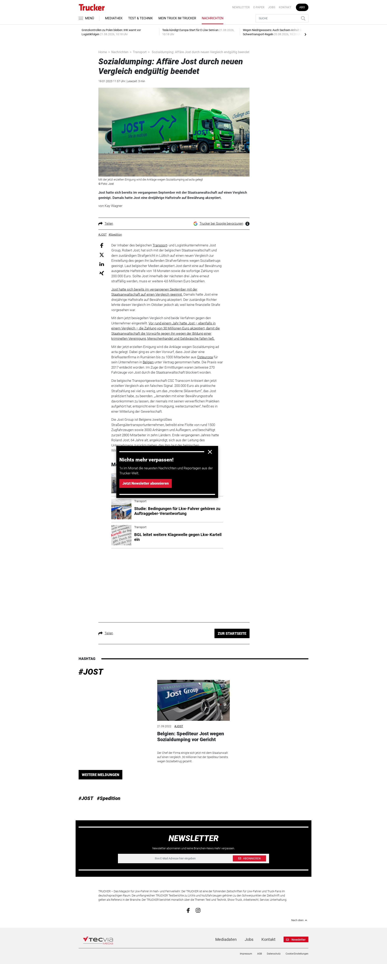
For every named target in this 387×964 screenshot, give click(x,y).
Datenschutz (274, 953)
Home (102, 52)
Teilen (109, 223)
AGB (259, 953)
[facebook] (188, 910)
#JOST (91, 672)
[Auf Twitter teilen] (102, 254)
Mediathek (114, 18)
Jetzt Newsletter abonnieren (145, 483)
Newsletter (241, 7)
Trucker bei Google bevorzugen (221, 223)
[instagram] (198, 910)
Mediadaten (226, 939)
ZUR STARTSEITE (232, 633)
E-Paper (258, 7)
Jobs (271, 7)
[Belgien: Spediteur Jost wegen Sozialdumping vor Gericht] (193, 700)
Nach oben (297, 920)
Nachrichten (212, 18)
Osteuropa (205, 357)
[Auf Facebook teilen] (101, 245)
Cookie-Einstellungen (297, 953)
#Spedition (108, 798)
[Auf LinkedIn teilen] (101, 263)
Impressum (246, 953)
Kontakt (285, 7)
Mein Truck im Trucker (177, 18)
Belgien (148, 362)
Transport (140, 52)
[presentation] (305, 34)
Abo (302, 7)
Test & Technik (140, 18)
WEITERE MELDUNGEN (100, 775)
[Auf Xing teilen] (101, 272)
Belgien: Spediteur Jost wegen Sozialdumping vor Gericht (190, 736)
